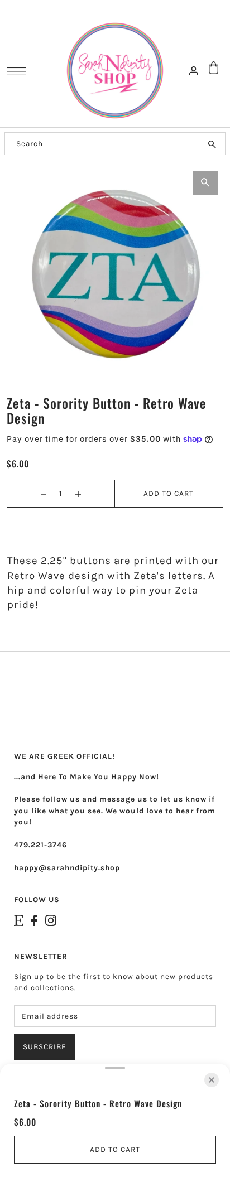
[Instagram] (50, 920)
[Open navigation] (19, 71)
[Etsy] (18, 920)
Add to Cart (168, 493)
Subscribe (44, 1047)
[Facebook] (34, 920)
